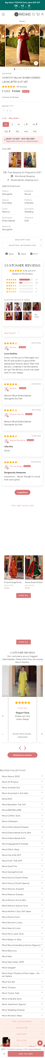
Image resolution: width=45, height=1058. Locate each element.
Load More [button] (22, 492)
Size (4, 118)
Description (22, 240)
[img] (10, 343)
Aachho (7, 73)
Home (22, 21)
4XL (26, 131)
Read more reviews (22, 755)
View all (23, 595)
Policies (22, 1040)
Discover (22, 1028)
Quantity (8, 106)
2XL (6, 131)
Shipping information (22, 245)
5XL (35, 131)
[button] (9, 86)
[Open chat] (40, 1042)
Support (22, 1034)
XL (34, 124)
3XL (18, 131)
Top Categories (22, 1021)
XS (5, 124)
